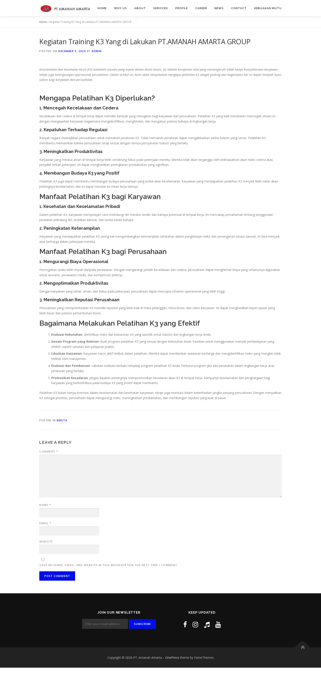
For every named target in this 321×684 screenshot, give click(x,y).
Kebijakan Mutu (268, 8)
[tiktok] (207, 624)
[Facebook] (185, 624)
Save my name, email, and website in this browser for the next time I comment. (108, 565)
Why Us (120, 8)
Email (45, 523)
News (219, 8)
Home (102, 8)
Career (201, 8)
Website (46, 541)
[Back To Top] (302, 647)
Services (160, 8)
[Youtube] (218, 624)
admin (96, 51)
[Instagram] (195, 624)
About (140, 8)
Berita (62, 420)
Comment (48, 451)
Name (45, 505)
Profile (181, 8)
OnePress (172, 657)
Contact (239, 8)
